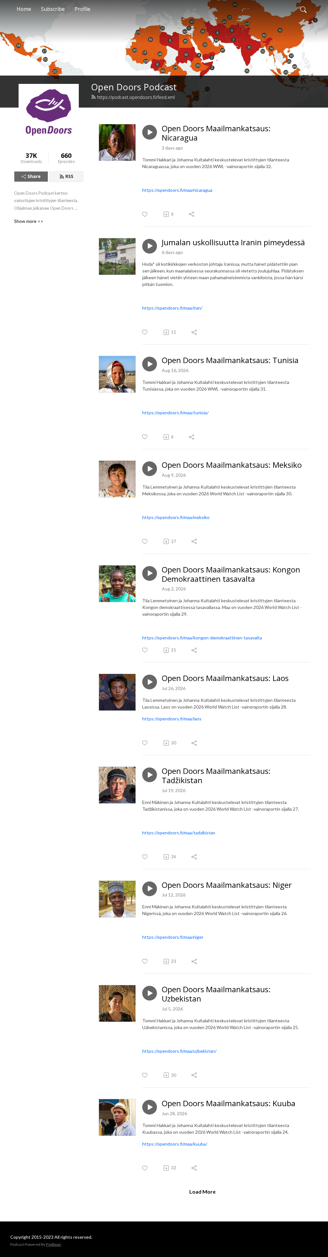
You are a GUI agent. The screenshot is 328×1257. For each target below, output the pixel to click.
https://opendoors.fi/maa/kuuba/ (174, 1144)
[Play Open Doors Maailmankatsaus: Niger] (149, 888)
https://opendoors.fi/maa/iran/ (172, 308)
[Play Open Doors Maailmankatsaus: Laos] (149, 682)
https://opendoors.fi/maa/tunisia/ (175, 412)
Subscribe (53, 8)
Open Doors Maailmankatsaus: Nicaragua (216, 133)
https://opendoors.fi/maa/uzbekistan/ (179, 1051)
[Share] (192, 214)
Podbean (53, 1244)
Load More (202, 1191)
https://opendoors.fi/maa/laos (171, 718)
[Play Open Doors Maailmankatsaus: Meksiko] (149, 468)
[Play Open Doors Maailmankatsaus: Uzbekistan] (149, 993)
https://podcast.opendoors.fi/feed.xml (136, 97)
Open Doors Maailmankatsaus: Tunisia (230, 360)
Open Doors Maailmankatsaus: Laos (225, 678)
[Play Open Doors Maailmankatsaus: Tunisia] (149, 364)
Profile (82, 8)
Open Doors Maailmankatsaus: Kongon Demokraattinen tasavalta (231, 574)
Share (34, 176)
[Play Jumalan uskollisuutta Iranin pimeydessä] (149, 246)
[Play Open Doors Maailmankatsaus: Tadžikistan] (149, 774)
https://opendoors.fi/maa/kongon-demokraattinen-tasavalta (202, 637)
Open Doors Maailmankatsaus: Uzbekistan (216, 994)
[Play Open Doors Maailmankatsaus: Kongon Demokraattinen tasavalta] (149, 573)
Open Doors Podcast (134, 87)
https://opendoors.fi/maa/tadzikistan (178, 832)
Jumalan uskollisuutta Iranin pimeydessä (233, 242)
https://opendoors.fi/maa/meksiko (175, 517)
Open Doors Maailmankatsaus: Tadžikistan (216, 775)
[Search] (303, 9)
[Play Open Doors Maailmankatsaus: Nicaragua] (149, 132)
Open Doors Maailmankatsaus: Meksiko (232, 465)
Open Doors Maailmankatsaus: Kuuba (228, 1103)
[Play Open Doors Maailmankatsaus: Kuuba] (149, 1107)
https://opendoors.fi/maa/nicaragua (177, 190)
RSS (69, 176)
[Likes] (145, 214)
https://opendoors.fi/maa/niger (172, 937)
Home (24, 8)
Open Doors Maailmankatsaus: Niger (227, 885)
